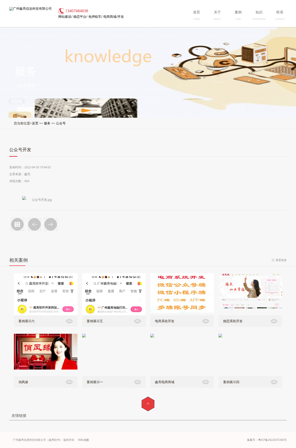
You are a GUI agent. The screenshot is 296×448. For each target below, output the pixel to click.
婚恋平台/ (80, 16)
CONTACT (280, 19)
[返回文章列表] (17, 224)
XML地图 (83, 440)
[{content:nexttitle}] (50, 224)
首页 (35, 123)
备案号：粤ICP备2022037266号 (267, 440)
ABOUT (217, 19)
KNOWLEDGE (259, 19)
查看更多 (281, 260)
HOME (197, 19)
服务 (47, 123)
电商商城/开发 (113, 16)
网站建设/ (65, 16)
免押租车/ (95, 16)
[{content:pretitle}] (34, 224)
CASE (238, 19)
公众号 (61, 123)
